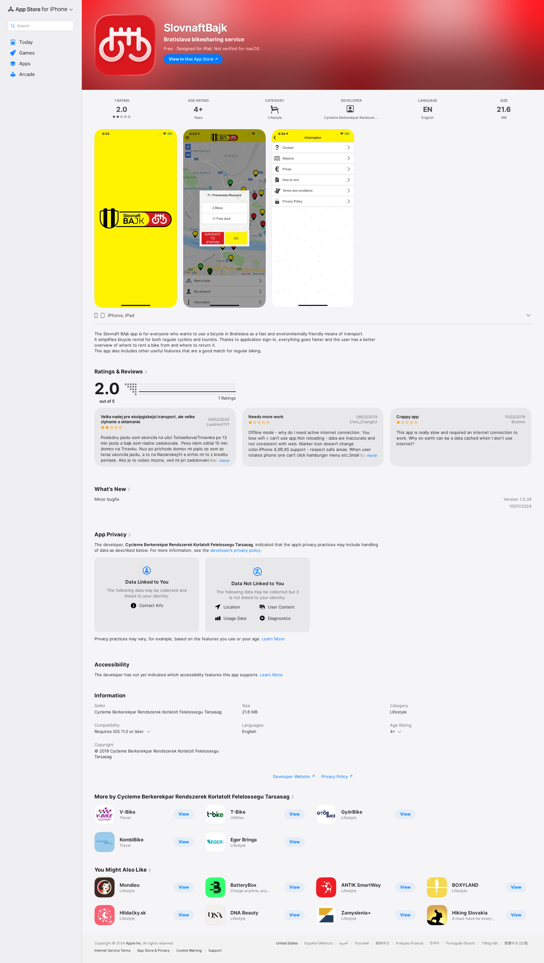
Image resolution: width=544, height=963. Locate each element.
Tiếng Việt (490, 943)
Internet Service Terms (112, 950)
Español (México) (318, 943)
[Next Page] (537, 437)
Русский (362, 943)
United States (287, 943)
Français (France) (409, 943)
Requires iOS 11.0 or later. (119, 731)
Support (215, 950)
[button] (40, 42)
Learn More (273, 638)
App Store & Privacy (153, 950)
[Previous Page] (88, 437)
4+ (392, 731)
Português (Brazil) (460, 943)
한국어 (434, 943)
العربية (343, 943)
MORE (224, 460)
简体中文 (382, 943)
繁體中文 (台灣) (516, 943)
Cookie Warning (189, 950)
